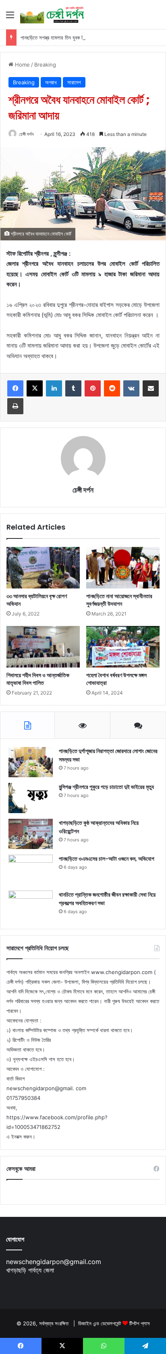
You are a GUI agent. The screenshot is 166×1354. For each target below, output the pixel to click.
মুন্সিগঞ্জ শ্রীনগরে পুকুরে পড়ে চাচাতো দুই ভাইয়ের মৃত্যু (106, 787)
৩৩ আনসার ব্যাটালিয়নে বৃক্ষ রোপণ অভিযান (36, 600)
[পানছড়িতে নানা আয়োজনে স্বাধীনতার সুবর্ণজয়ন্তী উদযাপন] (123, 567)
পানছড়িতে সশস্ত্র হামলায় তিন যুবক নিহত (55, 37)
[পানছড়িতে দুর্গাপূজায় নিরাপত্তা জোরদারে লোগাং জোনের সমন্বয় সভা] (30, 762)
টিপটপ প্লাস (139, 1323)
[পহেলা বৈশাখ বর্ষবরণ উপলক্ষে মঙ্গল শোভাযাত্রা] (123, 647)
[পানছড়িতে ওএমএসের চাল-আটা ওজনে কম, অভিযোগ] (30, 870)
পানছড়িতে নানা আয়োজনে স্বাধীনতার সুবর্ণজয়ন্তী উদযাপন (119, 600)
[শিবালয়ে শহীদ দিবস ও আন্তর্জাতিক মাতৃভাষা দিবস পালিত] (43, 647)
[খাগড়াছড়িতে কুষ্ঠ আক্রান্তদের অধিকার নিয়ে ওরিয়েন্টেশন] (30, 834)
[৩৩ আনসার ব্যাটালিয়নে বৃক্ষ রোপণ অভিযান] (43, 567)
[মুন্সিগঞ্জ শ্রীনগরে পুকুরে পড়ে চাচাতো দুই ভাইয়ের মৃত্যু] (30, 798)
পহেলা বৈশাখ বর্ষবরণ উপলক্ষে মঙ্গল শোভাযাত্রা (116, 679)
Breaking (45, 64)
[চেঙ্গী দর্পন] (52, 14)
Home (21, 64)
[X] (35, 388)
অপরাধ (51, 82)
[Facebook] (15, 388)
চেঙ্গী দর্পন (26, 134)
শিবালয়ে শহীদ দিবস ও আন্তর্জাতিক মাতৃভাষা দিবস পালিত (37, 679)
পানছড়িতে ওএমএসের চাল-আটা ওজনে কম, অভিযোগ (106, 859)
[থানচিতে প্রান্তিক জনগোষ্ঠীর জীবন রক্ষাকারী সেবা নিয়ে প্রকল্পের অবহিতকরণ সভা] (30, 906)
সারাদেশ (74, 82)
